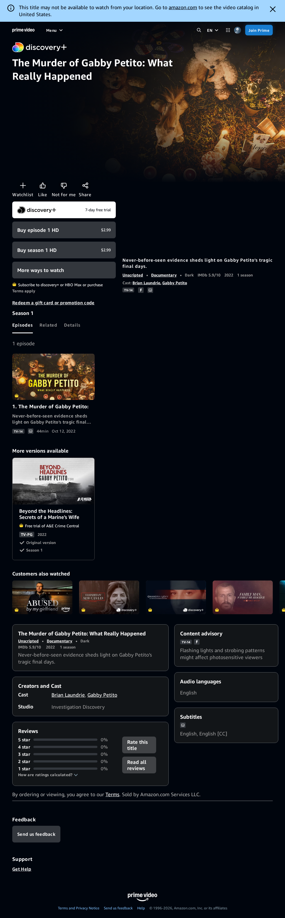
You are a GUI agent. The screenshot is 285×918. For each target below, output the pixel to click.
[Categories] (228, 30)
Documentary (164, 275)
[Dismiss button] (272, 9)
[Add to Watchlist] (23, 185)
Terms (112, 794)
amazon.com (183, 7)
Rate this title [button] (137, 745)
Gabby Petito (174, 282)
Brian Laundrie (146, 282)
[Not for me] (64, 185)
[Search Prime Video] (199, 30)
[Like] (42, 185)
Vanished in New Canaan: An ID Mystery (109, 598)
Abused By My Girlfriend (42, 598)
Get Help (21, 869)
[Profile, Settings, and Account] (237, 30)
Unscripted (132, 275)
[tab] (22, 325)
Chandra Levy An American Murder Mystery (176, 598)
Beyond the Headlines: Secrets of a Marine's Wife (54, 481)
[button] (48, 775)
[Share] (85, 185)
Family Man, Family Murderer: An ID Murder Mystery (243, 598)
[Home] (23, 30)
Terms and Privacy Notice (78, 908)
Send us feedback (118, 908)
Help (141, 908)
